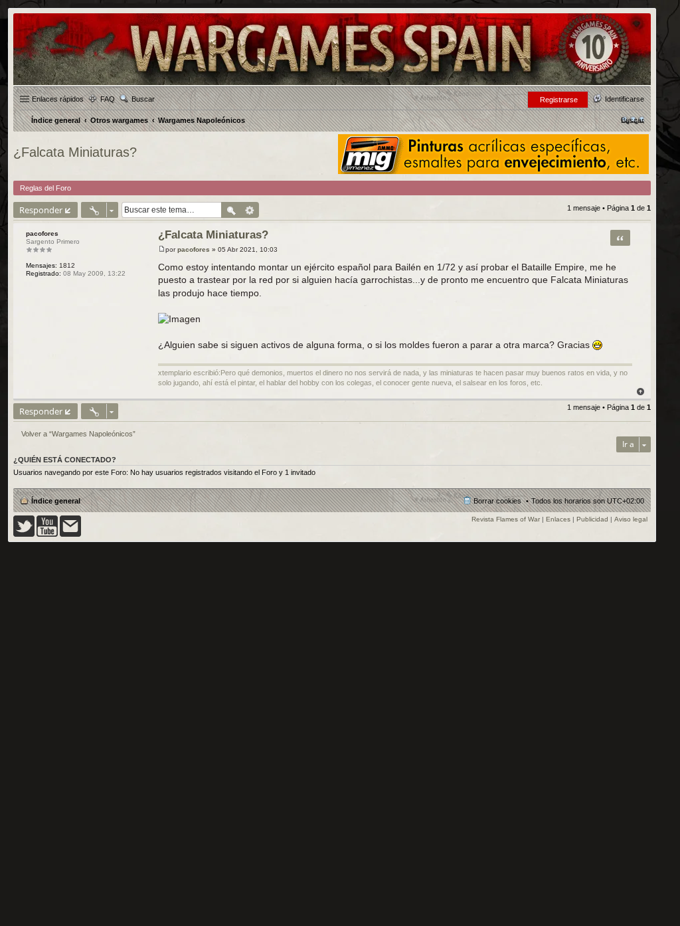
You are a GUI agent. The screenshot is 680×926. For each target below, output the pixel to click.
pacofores (42, 233)
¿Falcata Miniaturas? (75, 152)
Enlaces (558, 519)
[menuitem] (632, 120)
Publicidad (592, 519)
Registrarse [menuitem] (559, 100)
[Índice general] (332, 84)
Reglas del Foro (45, 188)
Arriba (640, 391)
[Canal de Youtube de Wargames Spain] (47, 534)
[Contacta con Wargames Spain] (70, 534)
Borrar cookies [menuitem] (497, 501)
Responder (40, 210)
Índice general (55, 501)
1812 (67, 265)
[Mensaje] (161, 249)
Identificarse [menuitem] (624, 99)
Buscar (143, 99)
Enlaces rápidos (58, 99)
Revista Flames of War (505, 519)
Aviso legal (630, 519)
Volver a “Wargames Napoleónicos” (78, 434)
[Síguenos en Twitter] (24, 534)
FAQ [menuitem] (107, 99)
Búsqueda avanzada (250, 210)
